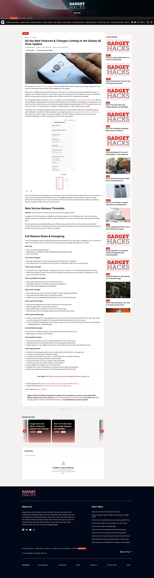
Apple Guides (24, 22)
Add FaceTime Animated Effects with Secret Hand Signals (109, 529)
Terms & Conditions (28, 548)
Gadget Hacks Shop (12, 22)
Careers (78, 548)
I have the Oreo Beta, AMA (85, 100)
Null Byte (30, 18)
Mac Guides (57, 22)
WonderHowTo (4, 18)
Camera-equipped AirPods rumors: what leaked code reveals (118, 228)
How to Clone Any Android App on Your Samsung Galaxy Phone (110, 520)
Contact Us (48, 548)
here (72, 213)
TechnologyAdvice (43, 565)
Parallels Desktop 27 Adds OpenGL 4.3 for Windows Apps (118, 277)
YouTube (65, 384)
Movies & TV (129, 22)
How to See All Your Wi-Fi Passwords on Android (106, 512)
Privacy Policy (39, 548)
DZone (128, 565)
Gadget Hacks (13, 18)
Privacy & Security (103, 22)
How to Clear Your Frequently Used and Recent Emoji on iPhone (111, 536)
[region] (63, 148)
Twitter (52, 384)
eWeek (78, 565)
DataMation (93, 565)
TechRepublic (62, 565)
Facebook (46, 384)
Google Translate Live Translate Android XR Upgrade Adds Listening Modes (117, 253)
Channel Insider (112, 565)
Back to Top (124, 552)
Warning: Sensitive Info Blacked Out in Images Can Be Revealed (111, 542)
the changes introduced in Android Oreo (85, 112)
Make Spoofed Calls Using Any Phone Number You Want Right (110, 539)
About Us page (53, 524)
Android (77, 13)
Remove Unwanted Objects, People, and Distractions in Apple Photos (110, 516)
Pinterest (59, 386)
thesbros (51, 100)
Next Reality (22, 18)
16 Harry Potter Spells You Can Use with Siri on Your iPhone (109, 523)
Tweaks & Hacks (90, 22)
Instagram (75, 384)
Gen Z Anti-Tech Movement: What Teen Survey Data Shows (117, 180)
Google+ (58, 384)
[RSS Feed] (34, 530)
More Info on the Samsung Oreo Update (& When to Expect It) (67, 376)
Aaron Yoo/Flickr (41, 389)
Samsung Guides (78, 22)
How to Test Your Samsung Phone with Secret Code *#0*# (109, 533)
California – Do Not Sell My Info (61, 548)
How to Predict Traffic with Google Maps (104, 526)
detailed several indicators (45, 86)
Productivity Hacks (117, 22)
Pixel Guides (67, 22)
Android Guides (36, 22)
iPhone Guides (47, 22)
